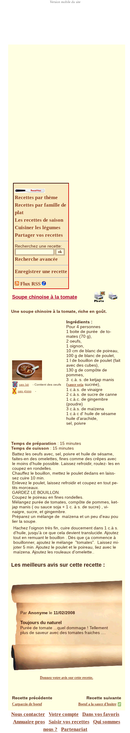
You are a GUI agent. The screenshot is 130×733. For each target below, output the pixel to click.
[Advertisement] (65, 115)
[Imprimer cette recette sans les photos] (113, 300)
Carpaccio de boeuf (27, 704)
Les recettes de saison (39, 220)
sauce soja (75, 385)
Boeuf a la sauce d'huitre (97, 704)
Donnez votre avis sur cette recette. (66, 678)
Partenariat (74, 729)
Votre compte (64, 714)
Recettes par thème (36, 197)
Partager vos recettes (39, 235)
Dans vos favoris (100, 714)
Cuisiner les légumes (37, 227)
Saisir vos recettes (69, 722)
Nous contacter (28, 714)
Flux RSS (30, 284)
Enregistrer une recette (41, 271)
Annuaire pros (29, 722)
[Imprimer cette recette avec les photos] (99, 300)
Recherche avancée (36, 259)
